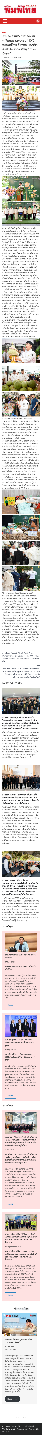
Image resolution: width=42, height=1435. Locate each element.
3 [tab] (19, 1418)
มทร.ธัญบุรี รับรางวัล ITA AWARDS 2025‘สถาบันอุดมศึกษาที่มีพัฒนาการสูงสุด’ (20, 1042)
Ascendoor (22, 1429)
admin (6, 58)
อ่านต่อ (10, 1005)
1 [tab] (14, 1418)
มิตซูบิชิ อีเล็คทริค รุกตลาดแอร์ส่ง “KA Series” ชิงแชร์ (18, 1341)
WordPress (7, 1432)
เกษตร (4, 32)
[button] (5, 1366)
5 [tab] (23, 1418)
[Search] (38, 21)
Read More (12, 1399)
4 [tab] (21, 1418)
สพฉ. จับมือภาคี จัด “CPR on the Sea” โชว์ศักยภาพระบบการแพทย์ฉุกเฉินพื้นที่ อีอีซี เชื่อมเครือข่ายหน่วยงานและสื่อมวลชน (21, 1238)
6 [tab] (25, 1418)
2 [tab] (16, 1418)
